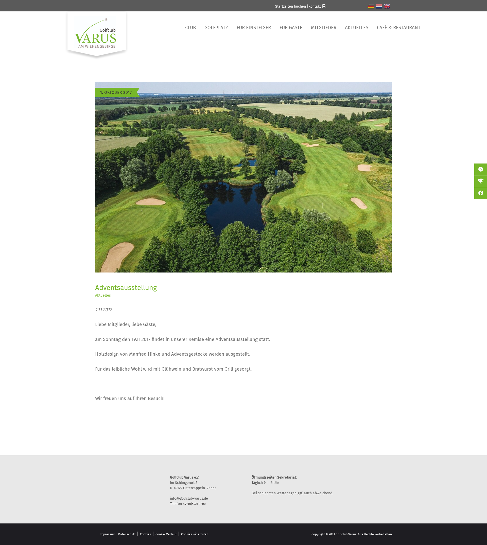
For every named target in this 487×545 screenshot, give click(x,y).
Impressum (107, 534)
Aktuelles (103, 295)
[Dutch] (379, 6)
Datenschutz (126, 534)
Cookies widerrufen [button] (194, 534)
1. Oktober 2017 (116, 92)
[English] (387, 6)
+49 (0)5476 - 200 (194, 504)
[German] (371, 6)
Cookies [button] (145, 534)
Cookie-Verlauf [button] (166, 534)
